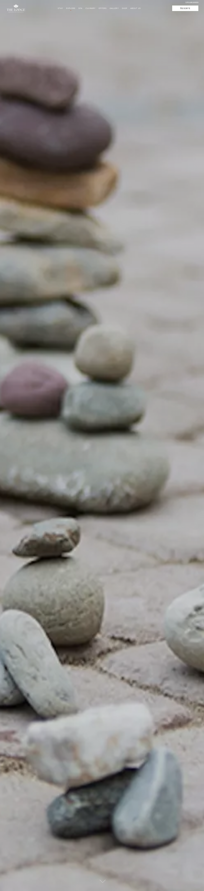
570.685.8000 (192, 2)
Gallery (114, 8)
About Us (135, 8)
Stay (60, 8)
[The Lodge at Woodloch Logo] (16, 8)
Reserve (185, 8)
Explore (70, 8)
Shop (124, 8)
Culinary (90, 8)
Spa (80, 8)
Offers (103, 8)
